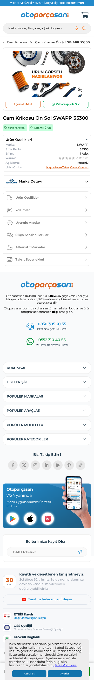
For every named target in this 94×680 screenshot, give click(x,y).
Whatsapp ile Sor (68, 104)
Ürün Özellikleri (27, 197)
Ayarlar (64, 673)
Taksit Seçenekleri (29, 259)
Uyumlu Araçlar (27, 222)
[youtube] (58, 465)
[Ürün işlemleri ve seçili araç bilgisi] (86, 139)
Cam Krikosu (17, 42)
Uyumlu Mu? (23, 104)
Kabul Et (29, 673)
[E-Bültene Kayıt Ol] (80, 552)
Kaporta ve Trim (57, 167)
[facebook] (13, 465)
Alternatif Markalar (30, 247)
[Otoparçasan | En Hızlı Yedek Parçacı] (45, 15)
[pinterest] (69, 465)
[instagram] (35, 465)
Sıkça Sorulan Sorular (31, 235)
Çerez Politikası (65, 665)
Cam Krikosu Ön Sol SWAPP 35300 (62, 42)
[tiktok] (80, 465)
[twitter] (24, 465)
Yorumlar (22, 210)
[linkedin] (47, 465)
